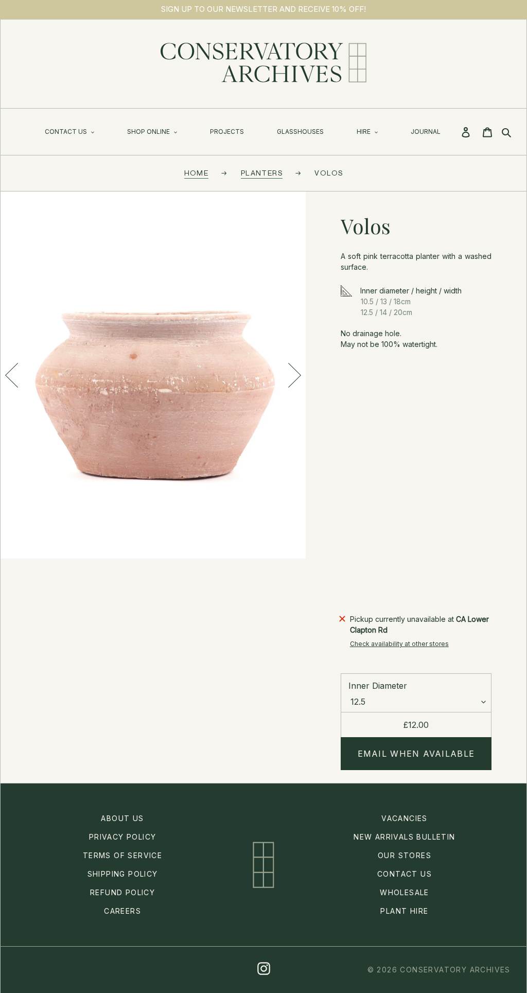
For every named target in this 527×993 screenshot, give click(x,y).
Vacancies (404, 818)
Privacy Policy (122, 836)
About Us (122, 818)
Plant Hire (404, 911)
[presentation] (11, 375)
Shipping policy (122, 873)
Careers (122, 911)
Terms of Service (122, 855)
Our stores (404, 855)
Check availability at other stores (399, 644)
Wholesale (404, 892)
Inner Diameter (377, 686)
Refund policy (122, 892)
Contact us (404, 873)
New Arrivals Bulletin (404, 836)
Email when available (416, 753)
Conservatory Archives (455, 969)
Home (196, 172)
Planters (262, 172)
